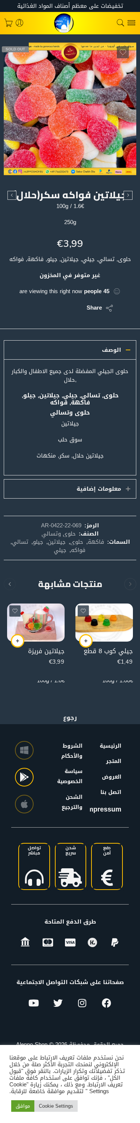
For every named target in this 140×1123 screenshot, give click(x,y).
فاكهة (96, 542)
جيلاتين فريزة (46, 651)
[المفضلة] (123, 52)
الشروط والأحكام (76, 751)
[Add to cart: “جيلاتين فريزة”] (17, 641)
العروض (111, 777)
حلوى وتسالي (58, 533)
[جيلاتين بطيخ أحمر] (11, 195)
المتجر (113, 761)
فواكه (78, 550)
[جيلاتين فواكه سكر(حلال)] (70, 109)
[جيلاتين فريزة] (36, 623)
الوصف (111, 350)
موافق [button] (23, 1106)
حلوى (76, 542)
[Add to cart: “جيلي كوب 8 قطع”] (86, 641)
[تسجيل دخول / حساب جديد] (19, 23)
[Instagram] (82, 1003)
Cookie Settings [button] (56, 1106)
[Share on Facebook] (59, 308)
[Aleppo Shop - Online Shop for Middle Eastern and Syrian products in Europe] (70, 23)
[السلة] (8, 23)
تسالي (20, 542)
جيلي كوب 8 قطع (108, 651)
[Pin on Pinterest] (44, 308)
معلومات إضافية (99, 489)
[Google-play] (24, 777)
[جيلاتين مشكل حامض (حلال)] (128, 195)
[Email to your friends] (29, 308)
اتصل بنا (110, 792)
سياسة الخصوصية (76, 776)
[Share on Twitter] (74, 308)
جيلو (38, 542)
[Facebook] (106, 1003)
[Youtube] (33, 1003)
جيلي (60, 550)
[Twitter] (58, 1003)
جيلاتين (57, 542)
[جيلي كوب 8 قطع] (104, 623)
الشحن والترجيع (76, 802)
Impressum (103, 809)
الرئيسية (110, 746)
